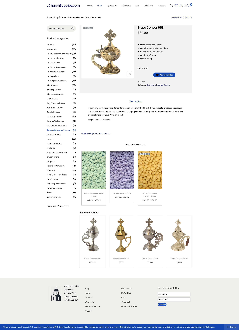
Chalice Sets (52, 98)
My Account (126, 288)
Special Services (54, 197)
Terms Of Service (92, 306)
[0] (188, 5)
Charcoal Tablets (54, 143)
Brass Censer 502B (121, 258)
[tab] (136, 101)
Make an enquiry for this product (95, 133)
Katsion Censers (54, 134)
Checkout (125, 302)
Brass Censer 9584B (179, 258)
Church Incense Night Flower (93, 195)
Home (49, 17)
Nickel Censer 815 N (92, 258)
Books (49, 193)
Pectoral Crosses (57, 71)
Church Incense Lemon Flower (150, 195)
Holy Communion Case (57, 152)
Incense (50, 139)
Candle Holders (53, 112)
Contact (88, 297)
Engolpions (54, 76)
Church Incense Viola (122, 194)
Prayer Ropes (52, 179)
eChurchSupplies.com (63, 5)
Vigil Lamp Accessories (56, 184)
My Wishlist (126, 293)
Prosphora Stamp (54, 188)
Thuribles (51, 44)
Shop (56, 17)
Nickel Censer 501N (150, 258)
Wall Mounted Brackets (57, 125)
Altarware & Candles (55, 94)
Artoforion (51, 148)
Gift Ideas (51, 170)
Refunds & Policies (129, 306)
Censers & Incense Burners (72, 17)
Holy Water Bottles (55, 107)
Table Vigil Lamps (54, 116)
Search (73, 28)
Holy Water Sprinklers (56, 103)
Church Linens (53, 157)
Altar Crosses (52, 85)
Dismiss (233, 327)
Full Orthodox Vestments (60, 53)
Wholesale (89, 302)
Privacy (88, 311)
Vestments (51, 49)
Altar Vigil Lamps (54, 89)
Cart (123, 297)
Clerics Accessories (58, 67)
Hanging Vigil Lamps (55, 121)
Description (136, 101)
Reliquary (51, 161)
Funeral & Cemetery (55, 166)
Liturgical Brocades (58, 80)
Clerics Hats (55, 62)
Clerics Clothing (56, 58)
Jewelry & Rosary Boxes (57, 175)
